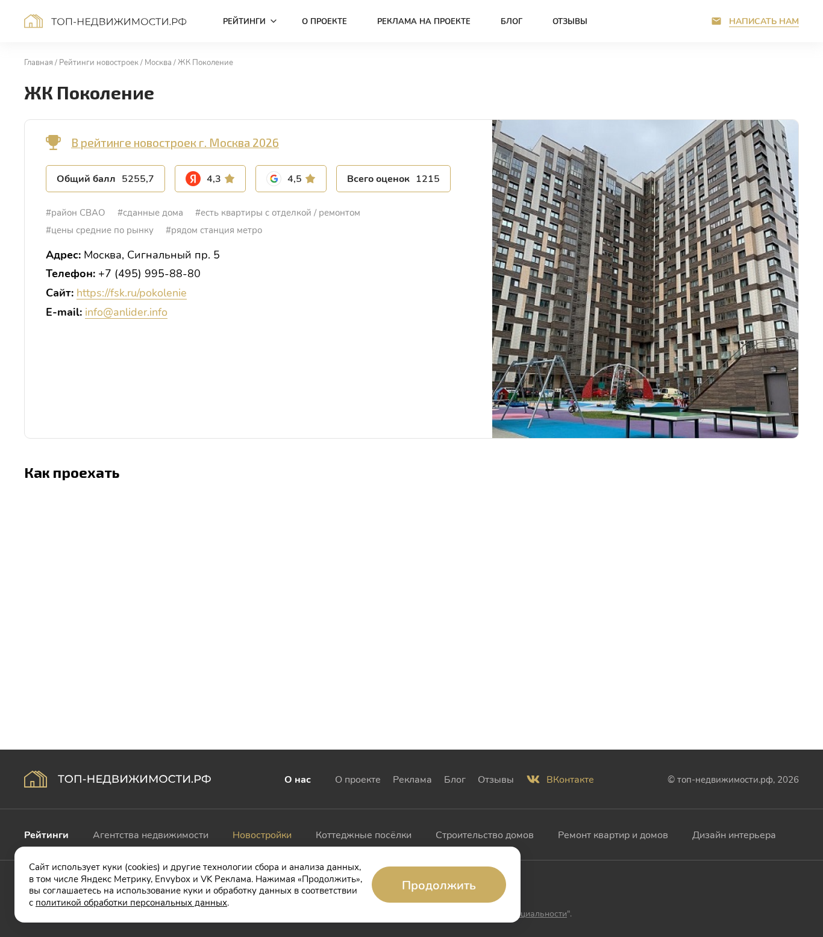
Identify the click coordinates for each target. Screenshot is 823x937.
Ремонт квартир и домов (613, 834)
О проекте (358, 779)
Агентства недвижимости (150, 834)
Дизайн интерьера (734, 834)
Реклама (412, 779)
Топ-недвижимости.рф (105, 21)
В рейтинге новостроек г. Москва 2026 (175, 142)
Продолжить (439, 884)
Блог (455, 779)
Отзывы (496, 779)
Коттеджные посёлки (363, 834)
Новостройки (262, 834)
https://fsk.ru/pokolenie (132, 292)
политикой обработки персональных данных (131, 902)
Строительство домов (485, 834)
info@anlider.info (126, 311)
